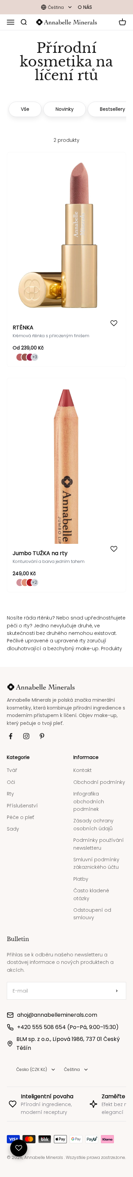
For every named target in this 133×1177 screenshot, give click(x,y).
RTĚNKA (23, 327)
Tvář (12, 765)
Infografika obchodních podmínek (88, 796)
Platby (80, 873)
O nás (85, 7)
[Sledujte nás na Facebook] (10, 731)
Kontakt (82, 765)
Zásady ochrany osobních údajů (93, 819)
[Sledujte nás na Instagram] (26, 731)
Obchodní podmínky (99, 777)
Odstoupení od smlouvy (92, 909)
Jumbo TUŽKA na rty (40, 553)
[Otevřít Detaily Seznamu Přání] (18, 1148)
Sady (13, 823)
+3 (34, 357)
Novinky (65, 109)
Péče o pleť (20, 812)
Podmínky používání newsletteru (98, 839)
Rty (10, 788)
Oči (11, 777)
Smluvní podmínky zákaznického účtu (96, 858)
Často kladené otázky (91, 889)
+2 (34, 582)
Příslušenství (22, 800)
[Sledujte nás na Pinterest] (42, 731)
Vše (25, 109)
